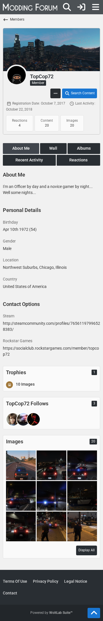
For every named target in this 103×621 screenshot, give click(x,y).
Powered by (51, 613)
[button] (55, 93)
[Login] (81, 7)
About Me (21, 148)
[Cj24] (23, 419)
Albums (84, 148)
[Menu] (95, 7)
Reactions (78, 160)
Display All (86, 550)
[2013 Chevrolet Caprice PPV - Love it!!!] (21, 465)
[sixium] (13, 419)
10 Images (25, 384)
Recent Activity (29, 160)
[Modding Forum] (30, 7)
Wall (53, 148)
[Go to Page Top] (94, 613)
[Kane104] (33, 419)
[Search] (67, 7)
